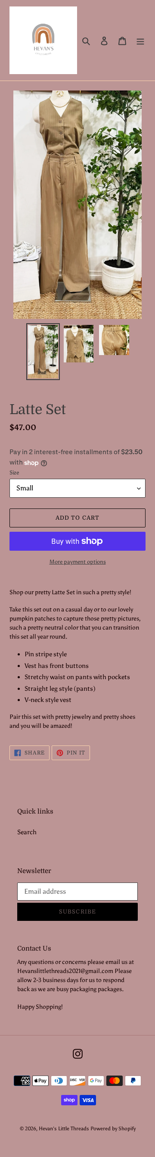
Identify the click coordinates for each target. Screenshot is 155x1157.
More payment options (78, 561)
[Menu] (140, 40)
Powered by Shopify (113, 1129)
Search (27, 832)
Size (14, 472)
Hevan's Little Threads (64, 1129)
